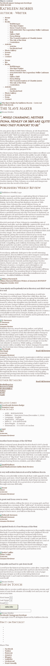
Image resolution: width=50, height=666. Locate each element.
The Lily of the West (18, 40)
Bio (6, 20)
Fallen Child (15, 34)
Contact (8, 57)
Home (7, 18)
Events (8, 53)
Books (7, 22)
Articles (8, 44)
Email (2, 603)
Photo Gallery (10, 50)
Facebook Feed (16, 48)
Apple (2, 395)
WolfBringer (15, 24)
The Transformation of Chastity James (26, 38)
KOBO (2, 393)
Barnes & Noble (6, 387)
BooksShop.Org (6, 385)
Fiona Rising (15, 36)
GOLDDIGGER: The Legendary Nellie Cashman (29, 30)
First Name (5, 598)
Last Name (4, 600)
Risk (11, 32)
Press (7, 55)
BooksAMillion (6, 389)
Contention (14, 42)
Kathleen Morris (16, 8)
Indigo (3, 391)
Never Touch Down (18, 28)
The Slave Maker (17, 26)
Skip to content (6, 1)
